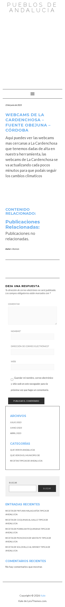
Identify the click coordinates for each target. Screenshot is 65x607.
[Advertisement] (32, 49)
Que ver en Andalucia (22, 449)
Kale (43, 595)
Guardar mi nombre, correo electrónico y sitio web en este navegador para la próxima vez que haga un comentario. (32, 383)
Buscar (13, 482)
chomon (15, 249)
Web (13, 361)
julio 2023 (15, 422)
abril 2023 (15, 433)
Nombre (16, 331)
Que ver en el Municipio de (25, 455)
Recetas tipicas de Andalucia (26, 460)
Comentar (14, 304)
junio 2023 (16, 427)
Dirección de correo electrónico (30, 346)
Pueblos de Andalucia (32, 7)
